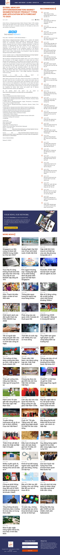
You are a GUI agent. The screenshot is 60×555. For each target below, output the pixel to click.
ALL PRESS (29, 2)
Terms (5, 551)
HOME (16, 2)
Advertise (15, 551)
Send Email (8, 123)
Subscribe (30, 550)
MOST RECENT (22, 2)
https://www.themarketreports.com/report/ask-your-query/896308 (17, 92)
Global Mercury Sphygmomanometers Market (13, 40)
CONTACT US (35, 2)
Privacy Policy (9, 551)
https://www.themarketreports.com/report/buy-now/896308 (16, 76)
